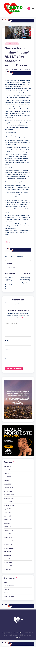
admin (9, 263)
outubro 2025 (8, 502)
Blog (5, 582)
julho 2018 (7, 559)
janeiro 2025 (8, 534)
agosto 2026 (8, 466)
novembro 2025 (9, 498)
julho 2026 (7, 470)
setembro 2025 (9, 505)
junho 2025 (7, 516)
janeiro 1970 (7, 569)
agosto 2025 (8, 509)
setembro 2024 (9, 548)
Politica (6, 589)
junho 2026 (7, 473)
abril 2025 (7, 523)
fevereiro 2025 (8, 530)
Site (6, 359)
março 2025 (8, 527)
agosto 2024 (8, 551)
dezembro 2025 (9, 495)
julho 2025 (7, 512)
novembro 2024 (9, 541)
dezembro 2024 (9, 537)
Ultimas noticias (12, 43)
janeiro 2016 (8, 562)
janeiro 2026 (8, 491)
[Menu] (33, 8)
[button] (11, 267)
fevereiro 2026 (8, 487)
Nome (7, 340)
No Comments (26, 69)
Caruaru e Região (9, 586)
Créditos (7, 242)
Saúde (6, 593)
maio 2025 (7, 519)
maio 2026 (7, 477)
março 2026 (8, 484)
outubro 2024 (8, 544)
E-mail (7, 350)
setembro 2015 (8, 566)
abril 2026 (7, 480)
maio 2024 (7, 555)
